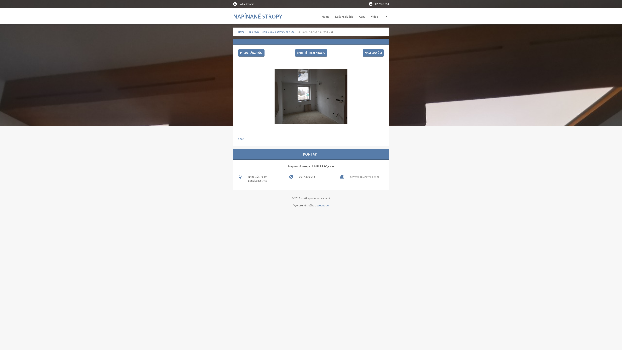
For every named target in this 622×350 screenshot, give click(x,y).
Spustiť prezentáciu (311, 53)
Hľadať (235, 4)
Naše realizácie (344, 16)
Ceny (362, 16)
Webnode (323, 205)
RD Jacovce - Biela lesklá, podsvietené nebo (271, 31)
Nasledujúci (373, 53)
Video (374, 16)
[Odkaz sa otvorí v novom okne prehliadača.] (311, 96)
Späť (241, 139)
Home (325, 16)
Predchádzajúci (251, 53)
